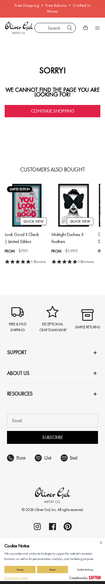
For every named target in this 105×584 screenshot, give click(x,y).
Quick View (33, 221)
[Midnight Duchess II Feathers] (73, 205)
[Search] (70, 28)
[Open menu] (97, 28)
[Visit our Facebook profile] (52, 526)
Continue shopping (52, 111)
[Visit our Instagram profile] (37, 526)
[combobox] (55, 28)
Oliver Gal (42, 509)
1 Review (38, 261)
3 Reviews (86, 261)
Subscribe (52, 437)
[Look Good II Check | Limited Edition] (27, 205)
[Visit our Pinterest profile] (67, 526)
